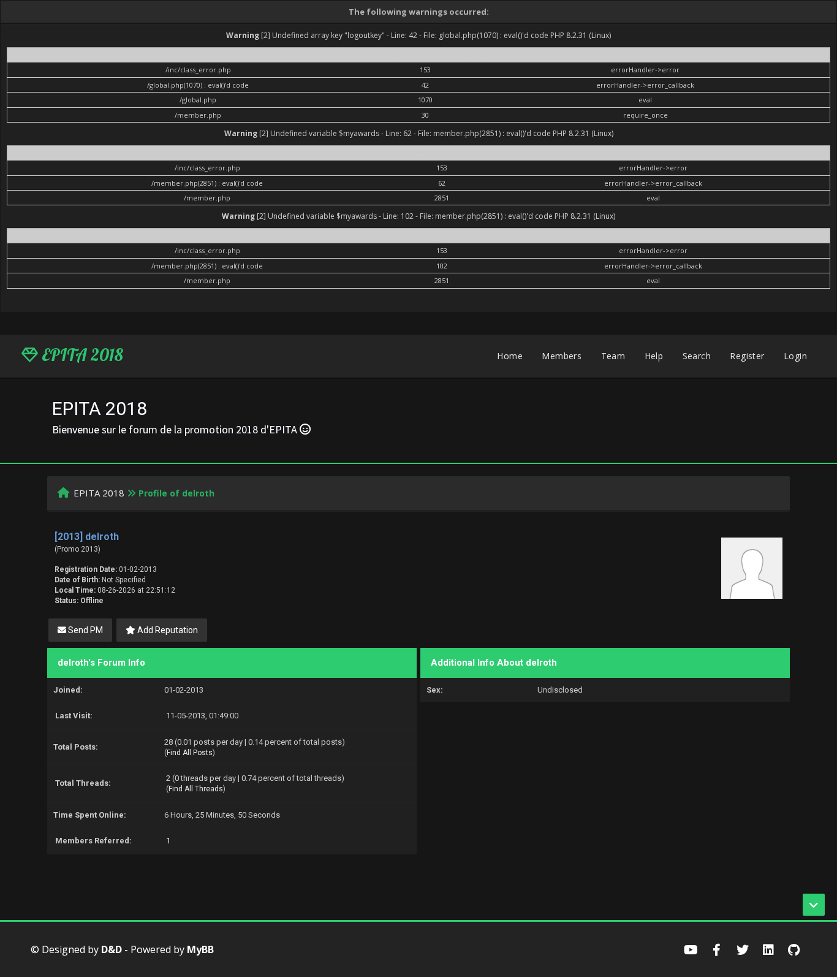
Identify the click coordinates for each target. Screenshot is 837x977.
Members (561, 356)
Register (747, 356)
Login (795, 356)
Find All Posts (190, 752)
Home (510, 356)
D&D (111, 949)
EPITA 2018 (80, 354)
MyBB (200, 949)
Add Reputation (166, 630)
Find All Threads (196, 789)
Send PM (84, 630)
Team (613, 356)
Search (697, 356)
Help (654, 356)
